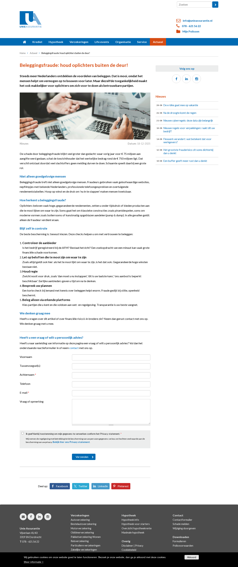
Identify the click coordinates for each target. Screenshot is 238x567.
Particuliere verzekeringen (85, 545)
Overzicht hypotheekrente (137, 528)
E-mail (24, 392)
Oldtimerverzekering (82, 532)
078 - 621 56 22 (191, 26)
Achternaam (28, 374)
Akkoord (191, 557)
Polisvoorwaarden (183, 545)
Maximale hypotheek (133, 532)
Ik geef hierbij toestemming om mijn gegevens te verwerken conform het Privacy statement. (73, 433)
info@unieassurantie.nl (197, 20)
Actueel (33, 53)
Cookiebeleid (129, 549)
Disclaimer (127, 545)
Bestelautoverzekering (83, 523)
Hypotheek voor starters (136, 523)
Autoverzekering (80, 519)
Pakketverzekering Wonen (86, 536)
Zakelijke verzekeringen (84, 549)
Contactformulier (182, 519)
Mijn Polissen (190, 31)
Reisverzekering (80, 541)
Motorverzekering (81, 528)
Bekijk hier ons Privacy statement (71, 442)
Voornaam (26, 356)
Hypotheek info (130, 519)
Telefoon (25, 383)
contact (74, 347)
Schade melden (181, 523)
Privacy (139, 545)
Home (23, 53)
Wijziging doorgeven (184, 528)
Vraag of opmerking (32, 401)
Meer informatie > (33, 562)
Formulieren (179, 541)
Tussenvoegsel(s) (30, 365)
